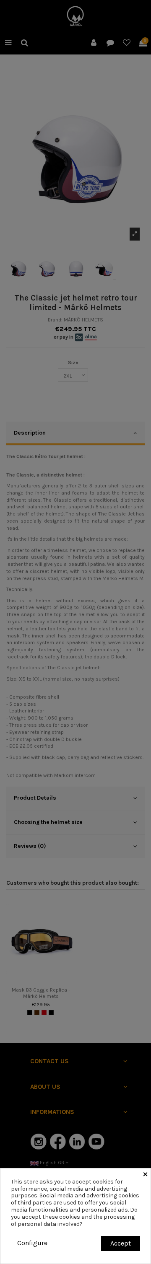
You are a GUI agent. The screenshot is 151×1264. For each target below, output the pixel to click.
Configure (32, 1243)
